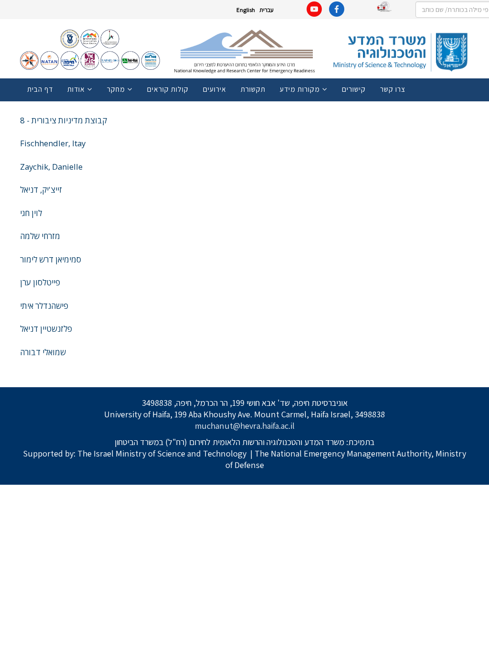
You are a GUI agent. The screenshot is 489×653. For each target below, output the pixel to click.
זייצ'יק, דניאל (41, 189)
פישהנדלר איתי (44, 305)
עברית (266, 10)
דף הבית (40, 89)
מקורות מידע (300, 89)
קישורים (354, 89)
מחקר (116, 89)
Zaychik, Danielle (51, 166)
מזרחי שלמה (40, 235)
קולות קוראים (168, 89)
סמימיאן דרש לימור (50, 259)
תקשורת (253, 89)
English (245, 10)
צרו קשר (392, 89)
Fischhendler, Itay (52, 143)
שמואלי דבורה (43, 352)
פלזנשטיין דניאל (46, 328)
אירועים (214, 89)
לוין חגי (31, 212)
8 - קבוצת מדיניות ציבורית (63, 120)
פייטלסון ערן (40, 282)
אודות (76, 89)
